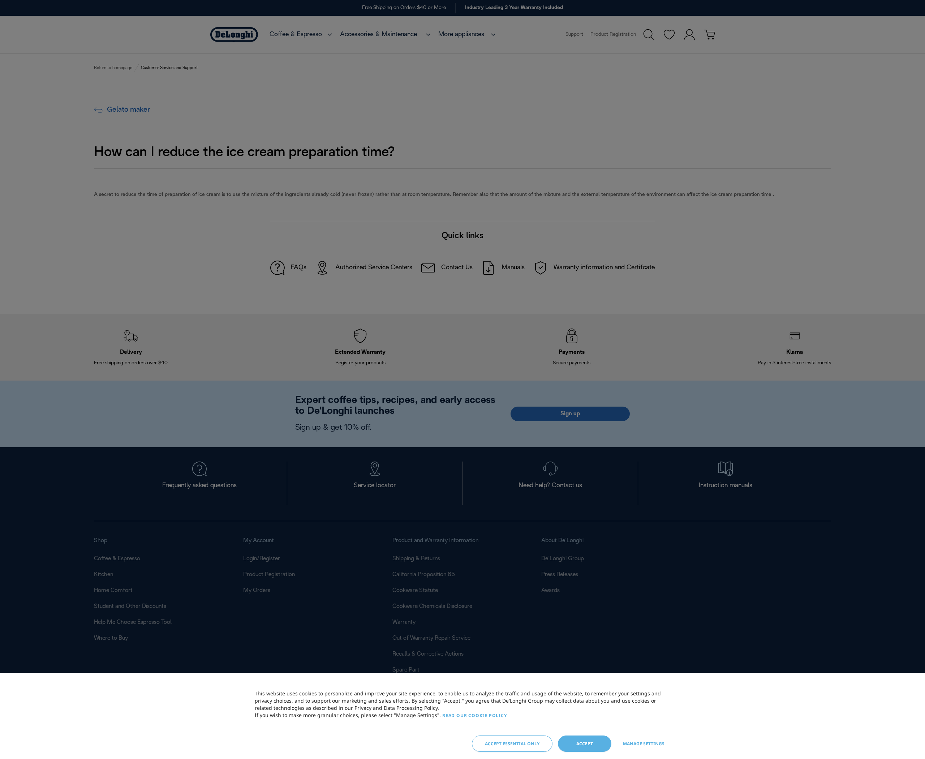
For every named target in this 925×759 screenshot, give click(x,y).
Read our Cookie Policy (474, 715)
